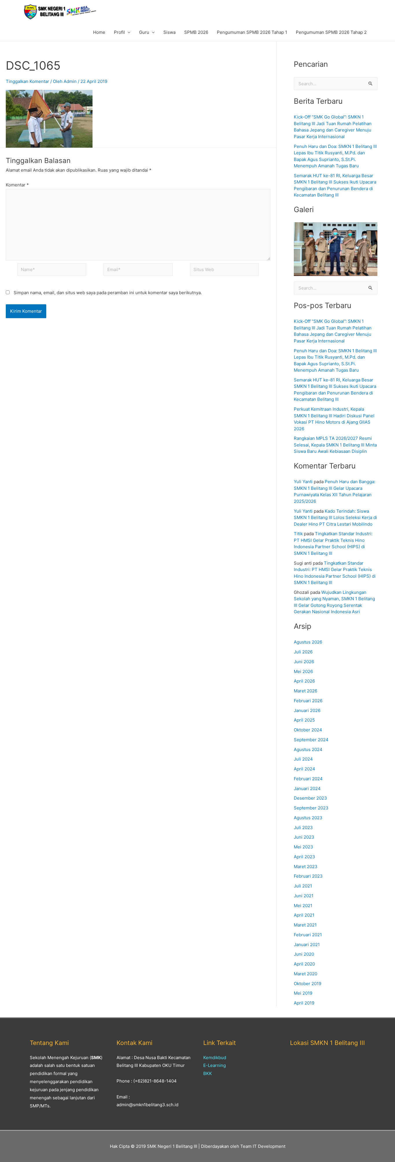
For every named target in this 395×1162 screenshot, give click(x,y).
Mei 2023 (303, 847)
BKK (207, 1073)
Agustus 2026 (308, 642)
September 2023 (311, 808)
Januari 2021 (307, 944)
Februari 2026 (308, 700)
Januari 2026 (307, 710)
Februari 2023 (308, 876)
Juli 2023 (303, 827)
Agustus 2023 (308, 817)
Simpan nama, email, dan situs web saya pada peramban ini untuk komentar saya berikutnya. (108, 292)
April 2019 (304, 1003)
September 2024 (311, 739)
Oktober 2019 (307, 983)
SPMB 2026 (196, 32)
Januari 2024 (307, 788)
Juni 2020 (304, 954)
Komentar (17, 185)
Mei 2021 (303, 905)
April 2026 (304, 681)
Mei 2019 (303, 993)
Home (99, 32)
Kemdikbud (214, 1057)
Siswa (169, 32)
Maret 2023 (306, 866)
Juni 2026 (304, 661)
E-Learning (214, 1065)
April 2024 (304, 769)
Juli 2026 (303, 652)
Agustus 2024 (308, 749)
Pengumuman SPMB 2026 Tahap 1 (252, 32)
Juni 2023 (304, 837)
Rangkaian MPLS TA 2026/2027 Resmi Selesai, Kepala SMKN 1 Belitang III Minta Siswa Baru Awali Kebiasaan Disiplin (335, 444)
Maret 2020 (305, 973)
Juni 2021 (303, 895)
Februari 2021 (308, 934)
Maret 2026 (305, 691)
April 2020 (304, 964)
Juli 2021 (303, 886)
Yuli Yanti (303, 481)
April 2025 (304, 720)
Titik (298, 533)
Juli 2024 (303, 759)
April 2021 (304, 915)
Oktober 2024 (308, 730)
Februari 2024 (308, 778)
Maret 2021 (305, 925)
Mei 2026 (303, 671)
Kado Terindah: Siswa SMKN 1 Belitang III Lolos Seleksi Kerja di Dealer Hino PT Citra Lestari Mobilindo (335, 517)
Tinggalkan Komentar (27, 81)
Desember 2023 (310, 798)
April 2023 (304, 856)
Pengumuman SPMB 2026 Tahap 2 (331, 32)
